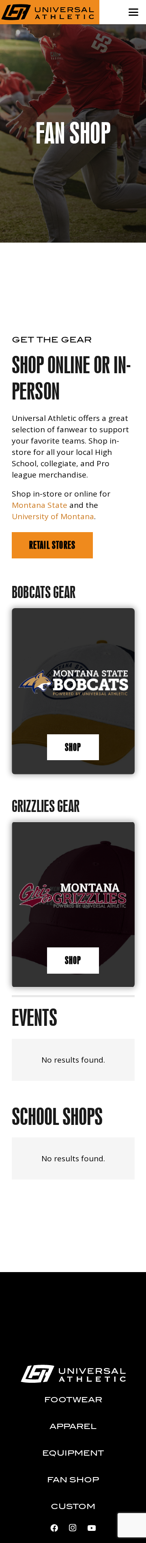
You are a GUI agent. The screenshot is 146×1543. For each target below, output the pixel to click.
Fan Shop (73, 1480)
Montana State (39, 505)
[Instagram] (72, 1528)
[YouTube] (91, 1528)
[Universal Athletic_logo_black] (47, 12)
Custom (73, 1507)
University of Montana (53, 516)
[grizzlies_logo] (73, 896)
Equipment (73, 1453)
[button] (133, 12)
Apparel (73, 1427)
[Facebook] (54, 1528)
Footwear (73, 1400)
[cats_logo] (73, 683)
